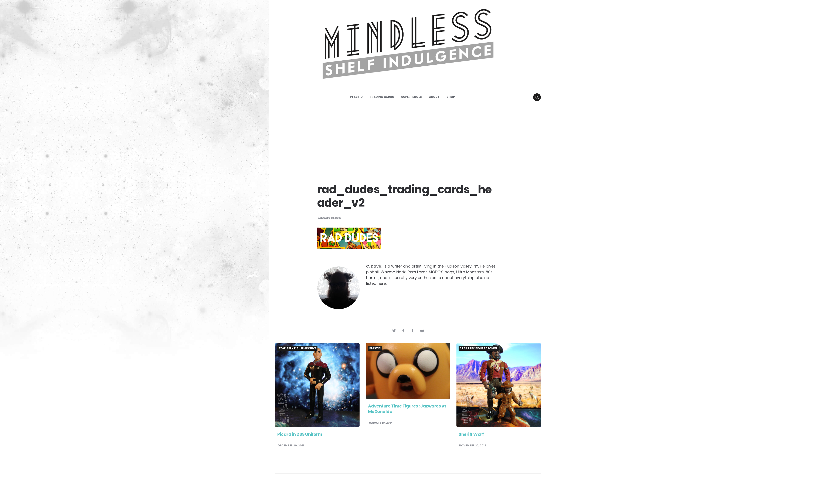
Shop (451, 97)
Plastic (356, 97)
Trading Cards (382, 97)
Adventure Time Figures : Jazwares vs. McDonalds (408, 409)
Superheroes (411, 97)
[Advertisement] (408, 140)
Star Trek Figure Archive (297, 348)
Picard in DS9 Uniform (299, 434)
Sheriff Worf (471, 434)
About (434, 97)
